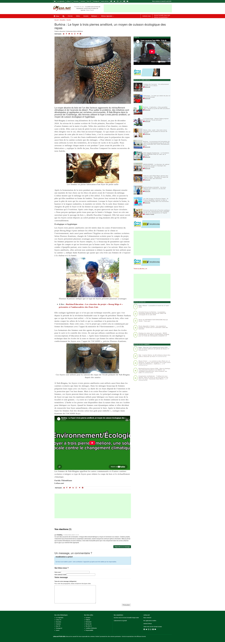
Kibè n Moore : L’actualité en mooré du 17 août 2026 (154, 306)
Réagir (147, 87)
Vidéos (78, 16)
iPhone (150, 623)
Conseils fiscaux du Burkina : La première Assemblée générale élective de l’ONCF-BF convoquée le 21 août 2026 (152, 313)
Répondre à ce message (122, 547)
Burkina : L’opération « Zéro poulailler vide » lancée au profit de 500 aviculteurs (156, 107)
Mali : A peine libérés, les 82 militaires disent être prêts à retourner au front (154, 355)
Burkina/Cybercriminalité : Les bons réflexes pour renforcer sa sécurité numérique (154, 189)
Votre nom (57, 572)
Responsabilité (89, 630)
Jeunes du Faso (105, 1)
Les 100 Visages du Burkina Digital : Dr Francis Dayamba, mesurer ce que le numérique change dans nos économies (156, 200)
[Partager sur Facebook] (66, 34)
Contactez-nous (146, 16)
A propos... (88, 617)
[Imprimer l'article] (80, 34)
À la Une (70, 16)
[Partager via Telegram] (77, 34)
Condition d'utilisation (91, 628)
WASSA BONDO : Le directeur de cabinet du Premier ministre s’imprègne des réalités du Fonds (156, 166)
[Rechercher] (63, 16)
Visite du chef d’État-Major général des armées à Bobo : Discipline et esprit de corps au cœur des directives (155, 177)
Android (145, 623)
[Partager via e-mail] (63, 34)
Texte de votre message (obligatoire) (65, 581)
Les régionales (61, 1)
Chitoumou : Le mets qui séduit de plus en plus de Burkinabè (156, 96)
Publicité (88, 620)
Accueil (56, 20)
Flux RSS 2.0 (89, 626)
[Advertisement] (138, 8)
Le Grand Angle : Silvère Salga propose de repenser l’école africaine (156, 119)
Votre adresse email (60, 574)
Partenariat (88, 622)
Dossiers (85, 16)
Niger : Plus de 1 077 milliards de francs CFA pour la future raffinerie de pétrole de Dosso (153, 348)
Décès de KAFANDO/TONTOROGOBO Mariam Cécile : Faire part (153, 320)
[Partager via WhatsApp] (74, 34)
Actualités (62, 20)
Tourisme (82, 1)
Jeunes (57, 630)
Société (69, 20)
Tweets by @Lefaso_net (140, 268)
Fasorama (75, 1)
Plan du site (88, 624)
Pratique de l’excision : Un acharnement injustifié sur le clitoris (156, 85)
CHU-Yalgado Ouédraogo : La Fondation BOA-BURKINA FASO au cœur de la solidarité (156, 154)
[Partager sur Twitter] (69, 34)
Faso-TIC (89, 1)
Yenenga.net (96, 1)
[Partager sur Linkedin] (72, 34)
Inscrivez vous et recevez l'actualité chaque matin (126, 617)
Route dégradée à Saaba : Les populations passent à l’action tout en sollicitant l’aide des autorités (153, 327)
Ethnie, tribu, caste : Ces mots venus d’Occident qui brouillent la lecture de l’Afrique (155, 131)
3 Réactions (149, 214)
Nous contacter (147, 617)
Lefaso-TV (69, 1)
